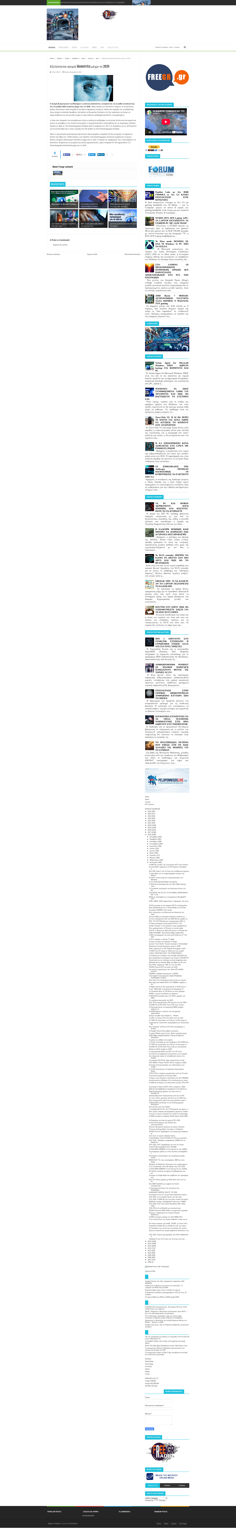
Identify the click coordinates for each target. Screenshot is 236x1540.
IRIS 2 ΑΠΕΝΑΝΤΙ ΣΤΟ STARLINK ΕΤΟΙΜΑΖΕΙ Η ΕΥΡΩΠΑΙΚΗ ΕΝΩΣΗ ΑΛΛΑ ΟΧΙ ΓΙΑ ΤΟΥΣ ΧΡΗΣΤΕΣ (171, 642)
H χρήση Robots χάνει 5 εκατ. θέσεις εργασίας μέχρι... (168, 1033)
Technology (149, 1364)
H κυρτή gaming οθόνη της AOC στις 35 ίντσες (165, 1051)
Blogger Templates (54, 1523)
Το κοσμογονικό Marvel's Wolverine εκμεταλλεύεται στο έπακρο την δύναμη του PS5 (164, 1349)
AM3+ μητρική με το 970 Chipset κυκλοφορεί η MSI (167, 948)
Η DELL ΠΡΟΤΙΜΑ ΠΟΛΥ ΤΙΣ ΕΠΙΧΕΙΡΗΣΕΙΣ (165, 953)
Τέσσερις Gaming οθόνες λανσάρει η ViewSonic (166, 1129)
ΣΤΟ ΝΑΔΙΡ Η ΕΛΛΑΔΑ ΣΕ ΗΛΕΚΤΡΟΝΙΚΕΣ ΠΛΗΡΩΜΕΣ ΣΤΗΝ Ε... (165, 977)
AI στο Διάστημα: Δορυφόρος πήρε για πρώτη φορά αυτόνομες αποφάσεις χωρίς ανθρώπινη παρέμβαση (163, 1317)
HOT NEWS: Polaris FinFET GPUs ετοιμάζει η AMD (167, 1063)
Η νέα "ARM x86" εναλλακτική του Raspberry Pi (166, 989)
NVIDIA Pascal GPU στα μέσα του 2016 (163, 967)
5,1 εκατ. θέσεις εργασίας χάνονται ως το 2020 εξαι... (168, 1098)
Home (147, 797)
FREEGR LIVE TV (151, 1378)
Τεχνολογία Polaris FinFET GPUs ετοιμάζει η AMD (167, 1087)
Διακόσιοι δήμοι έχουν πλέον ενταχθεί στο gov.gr (162, 1290)
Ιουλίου (152, 848)
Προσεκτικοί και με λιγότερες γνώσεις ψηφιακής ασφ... (168, 960)
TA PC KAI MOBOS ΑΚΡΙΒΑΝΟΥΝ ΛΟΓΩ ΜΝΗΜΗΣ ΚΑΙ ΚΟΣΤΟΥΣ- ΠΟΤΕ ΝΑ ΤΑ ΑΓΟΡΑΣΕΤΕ (171, 507)
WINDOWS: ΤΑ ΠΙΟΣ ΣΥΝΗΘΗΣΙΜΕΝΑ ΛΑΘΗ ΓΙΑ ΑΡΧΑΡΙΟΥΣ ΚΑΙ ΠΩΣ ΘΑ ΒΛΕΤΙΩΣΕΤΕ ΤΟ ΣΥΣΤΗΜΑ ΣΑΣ (166, 394)
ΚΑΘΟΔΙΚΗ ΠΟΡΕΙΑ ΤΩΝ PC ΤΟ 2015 (163, 1192)
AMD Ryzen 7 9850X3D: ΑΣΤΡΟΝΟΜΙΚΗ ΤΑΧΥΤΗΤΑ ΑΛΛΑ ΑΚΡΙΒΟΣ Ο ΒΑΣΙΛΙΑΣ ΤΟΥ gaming (171, 299)
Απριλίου (152, 855)
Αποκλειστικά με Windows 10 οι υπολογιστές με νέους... (169, 1080)
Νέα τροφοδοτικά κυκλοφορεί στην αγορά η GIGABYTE (169, 958)
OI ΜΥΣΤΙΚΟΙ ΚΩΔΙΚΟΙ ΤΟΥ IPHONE (163, 1147)
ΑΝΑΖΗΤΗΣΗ (112, 47)
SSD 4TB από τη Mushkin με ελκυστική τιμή (164, 1208)
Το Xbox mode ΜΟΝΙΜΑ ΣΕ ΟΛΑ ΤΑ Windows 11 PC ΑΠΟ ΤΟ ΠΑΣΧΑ (171, 244)
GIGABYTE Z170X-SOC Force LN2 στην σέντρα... (167, 1005)
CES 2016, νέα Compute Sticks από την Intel (165, 1197)
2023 (150, 818)
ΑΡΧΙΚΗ (51, 47)
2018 (150, 830)
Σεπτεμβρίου (154, 844)
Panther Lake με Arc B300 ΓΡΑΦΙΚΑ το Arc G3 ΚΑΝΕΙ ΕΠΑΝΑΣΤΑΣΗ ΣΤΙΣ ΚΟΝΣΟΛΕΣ (171, 196)
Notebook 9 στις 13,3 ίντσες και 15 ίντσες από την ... (168, 1239)
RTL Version (149, 804)
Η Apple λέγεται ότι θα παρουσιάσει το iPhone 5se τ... (168, 987)
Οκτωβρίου (154, 841)
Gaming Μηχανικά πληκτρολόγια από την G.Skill (166, 1096)
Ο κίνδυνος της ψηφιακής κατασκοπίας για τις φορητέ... (169, 1054)
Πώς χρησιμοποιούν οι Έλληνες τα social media (166, 928)
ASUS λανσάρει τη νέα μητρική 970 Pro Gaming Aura (168, 905)
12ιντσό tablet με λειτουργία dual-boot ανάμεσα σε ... (168, 917)
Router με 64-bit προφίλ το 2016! (160, 1049)
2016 (150, 835)
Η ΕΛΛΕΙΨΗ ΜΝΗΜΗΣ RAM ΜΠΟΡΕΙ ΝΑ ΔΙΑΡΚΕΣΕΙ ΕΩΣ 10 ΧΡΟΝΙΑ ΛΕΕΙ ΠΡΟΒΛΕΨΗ (171, 532)
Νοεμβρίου (153, 839)
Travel (147, 1374)
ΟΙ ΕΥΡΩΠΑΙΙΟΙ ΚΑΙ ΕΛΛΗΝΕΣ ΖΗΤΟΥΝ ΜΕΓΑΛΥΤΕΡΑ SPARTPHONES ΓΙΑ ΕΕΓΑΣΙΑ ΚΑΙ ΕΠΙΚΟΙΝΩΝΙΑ (91, 2)
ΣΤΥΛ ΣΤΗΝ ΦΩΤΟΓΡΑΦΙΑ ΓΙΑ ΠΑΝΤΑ (163, 882)
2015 (150, 1241)
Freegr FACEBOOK (152, 1383)
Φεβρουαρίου (154, 860)
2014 (150, 1243)
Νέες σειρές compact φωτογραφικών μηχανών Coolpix (168, 1111)
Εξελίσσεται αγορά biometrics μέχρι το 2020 (164, 946)
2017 (150, 832)
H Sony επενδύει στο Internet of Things (163, 942)
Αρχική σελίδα (92, 254)
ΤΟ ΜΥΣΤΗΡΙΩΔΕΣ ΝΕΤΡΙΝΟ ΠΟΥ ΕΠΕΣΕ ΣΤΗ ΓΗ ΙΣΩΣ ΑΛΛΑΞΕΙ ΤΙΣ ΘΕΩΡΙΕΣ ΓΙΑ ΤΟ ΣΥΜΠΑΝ (171, 746)
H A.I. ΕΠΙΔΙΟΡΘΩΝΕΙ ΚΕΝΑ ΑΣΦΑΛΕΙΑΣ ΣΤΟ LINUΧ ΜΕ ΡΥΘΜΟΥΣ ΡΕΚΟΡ (171, 446)
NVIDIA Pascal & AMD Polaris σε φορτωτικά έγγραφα (168, 1210)
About (147, 799)
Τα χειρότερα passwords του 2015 (161, 1000)
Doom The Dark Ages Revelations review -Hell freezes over (166, 1346)
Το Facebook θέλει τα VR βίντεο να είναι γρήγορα (167, 991)
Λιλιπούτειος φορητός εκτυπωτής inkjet (163, 1076)
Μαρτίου (153, 858)
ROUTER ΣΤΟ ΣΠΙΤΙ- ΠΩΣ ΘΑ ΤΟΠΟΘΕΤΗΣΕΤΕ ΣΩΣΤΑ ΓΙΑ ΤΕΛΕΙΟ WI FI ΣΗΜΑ (171, 609)
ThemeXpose (73, 1523)
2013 (150, 1246)
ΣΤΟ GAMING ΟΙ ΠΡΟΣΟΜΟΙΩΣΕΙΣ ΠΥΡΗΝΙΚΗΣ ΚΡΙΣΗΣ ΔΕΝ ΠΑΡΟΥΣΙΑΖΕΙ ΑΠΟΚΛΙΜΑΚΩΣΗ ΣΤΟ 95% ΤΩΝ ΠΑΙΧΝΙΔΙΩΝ (166, 271)
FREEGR (74, 47)
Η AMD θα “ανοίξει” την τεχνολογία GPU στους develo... (169, 865)
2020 (150, 825)
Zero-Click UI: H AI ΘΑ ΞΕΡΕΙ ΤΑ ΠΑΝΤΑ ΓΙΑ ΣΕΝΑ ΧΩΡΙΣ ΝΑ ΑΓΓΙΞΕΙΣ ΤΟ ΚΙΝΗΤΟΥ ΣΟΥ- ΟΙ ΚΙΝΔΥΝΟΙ (171, 421)
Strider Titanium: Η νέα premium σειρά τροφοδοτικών (168, 926)
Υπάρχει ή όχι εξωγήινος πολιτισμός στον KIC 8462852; (169, 1078)
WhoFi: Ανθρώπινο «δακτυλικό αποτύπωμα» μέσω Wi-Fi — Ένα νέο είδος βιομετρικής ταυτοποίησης (166, 1312)
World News (149, 1361)
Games (94, 47)
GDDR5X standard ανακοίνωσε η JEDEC (163, 974)
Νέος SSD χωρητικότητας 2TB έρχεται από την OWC (168, 1002)
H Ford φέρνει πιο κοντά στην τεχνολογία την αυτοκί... (168, 1228)
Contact (148, 802)
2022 (150, 821)
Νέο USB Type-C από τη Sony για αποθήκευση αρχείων (169, 871)
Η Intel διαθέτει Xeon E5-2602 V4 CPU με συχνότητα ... (169, 1138)
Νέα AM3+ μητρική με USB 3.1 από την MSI (165, 965)
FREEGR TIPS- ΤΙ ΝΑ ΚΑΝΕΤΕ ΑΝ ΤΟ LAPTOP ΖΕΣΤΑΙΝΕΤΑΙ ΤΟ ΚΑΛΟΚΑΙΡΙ (171, 583)
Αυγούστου (153, 846)
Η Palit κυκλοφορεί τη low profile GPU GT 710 (165, 923)
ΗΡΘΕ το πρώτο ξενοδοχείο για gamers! (163, 994)
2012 (150, 1248)
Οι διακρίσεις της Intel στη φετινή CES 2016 (164, 1120)
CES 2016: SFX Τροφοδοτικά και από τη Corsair (166, 1145)
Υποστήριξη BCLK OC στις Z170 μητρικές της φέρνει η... (169, 1109)
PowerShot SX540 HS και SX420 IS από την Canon (167, 1226)
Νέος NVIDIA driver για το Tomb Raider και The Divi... (168, 908)
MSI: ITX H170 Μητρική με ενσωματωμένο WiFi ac (167, 921)
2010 (150, 1253)
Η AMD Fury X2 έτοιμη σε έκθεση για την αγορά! (166, 951)
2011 (150, 1250)
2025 (150, 814)
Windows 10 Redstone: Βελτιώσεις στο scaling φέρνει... (169, 1164)
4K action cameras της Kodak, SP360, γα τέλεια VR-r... (169, 1223)
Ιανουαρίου (154, 862)
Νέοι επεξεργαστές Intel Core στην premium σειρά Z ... (168, 1100)
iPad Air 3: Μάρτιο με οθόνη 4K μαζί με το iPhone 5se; (168, 930)
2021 (150, 823)
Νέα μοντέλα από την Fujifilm (159, 1107)
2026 (150, 811)
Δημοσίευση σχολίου (60, 245)
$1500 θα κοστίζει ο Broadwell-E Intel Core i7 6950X (167, 1202)
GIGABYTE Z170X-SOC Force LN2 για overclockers (168, 1047)
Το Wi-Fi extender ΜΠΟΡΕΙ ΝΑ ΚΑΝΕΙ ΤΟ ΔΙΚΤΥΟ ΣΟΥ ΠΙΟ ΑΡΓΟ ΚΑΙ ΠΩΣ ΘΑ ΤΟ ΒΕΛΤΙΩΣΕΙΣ (171, 559)
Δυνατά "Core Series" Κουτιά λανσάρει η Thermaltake (168, 944)
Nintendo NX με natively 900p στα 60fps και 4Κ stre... (168, 962)
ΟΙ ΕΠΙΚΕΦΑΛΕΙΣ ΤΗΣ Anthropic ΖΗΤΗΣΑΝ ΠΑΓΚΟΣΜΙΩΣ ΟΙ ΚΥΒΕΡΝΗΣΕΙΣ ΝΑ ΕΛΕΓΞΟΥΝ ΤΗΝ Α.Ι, (166, 471)
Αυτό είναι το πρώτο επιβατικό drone (162, 1136)
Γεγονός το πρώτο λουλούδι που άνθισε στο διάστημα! (168, 1114)
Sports (147, 1369)
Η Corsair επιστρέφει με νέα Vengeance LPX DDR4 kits (168, 1042)
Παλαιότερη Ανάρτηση (132, 254)
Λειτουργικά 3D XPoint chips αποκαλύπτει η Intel (166, 1060)
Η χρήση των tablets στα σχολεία (161, 1040)
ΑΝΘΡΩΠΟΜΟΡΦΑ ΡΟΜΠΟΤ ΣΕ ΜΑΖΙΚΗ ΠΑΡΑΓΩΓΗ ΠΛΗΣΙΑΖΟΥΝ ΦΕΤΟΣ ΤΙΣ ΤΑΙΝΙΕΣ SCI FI (171, 668)
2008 (150, 1257)
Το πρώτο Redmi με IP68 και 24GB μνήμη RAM (162, 1297)
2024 (150, 816)
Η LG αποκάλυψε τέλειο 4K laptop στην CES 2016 (167, 1166)
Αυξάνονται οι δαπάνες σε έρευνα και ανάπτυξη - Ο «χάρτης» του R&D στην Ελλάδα (163, 1287)
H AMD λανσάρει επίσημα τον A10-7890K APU (165, 1217)
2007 (150, 1260)
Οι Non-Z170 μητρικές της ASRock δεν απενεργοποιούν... (162, 1124)
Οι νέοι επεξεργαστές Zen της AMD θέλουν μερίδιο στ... (169, 919)
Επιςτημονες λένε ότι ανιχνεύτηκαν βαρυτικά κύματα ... (169, 1195)
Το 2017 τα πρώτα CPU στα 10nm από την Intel (166, 1018)
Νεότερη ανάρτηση (53, 254)
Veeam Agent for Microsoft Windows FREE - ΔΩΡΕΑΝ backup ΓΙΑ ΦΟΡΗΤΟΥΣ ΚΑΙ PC (171, 367)
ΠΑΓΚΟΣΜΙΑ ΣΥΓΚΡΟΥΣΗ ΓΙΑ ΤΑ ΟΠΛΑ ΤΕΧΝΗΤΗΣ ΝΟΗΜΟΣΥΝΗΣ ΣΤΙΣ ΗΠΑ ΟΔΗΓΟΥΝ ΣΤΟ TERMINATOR (171, 720)
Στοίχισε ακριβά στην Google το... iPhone (163, 1016)
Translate (162, 1500)
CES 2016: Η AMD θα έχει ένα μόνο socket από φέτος (168, 1199)
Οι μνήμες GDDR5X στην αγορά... (161, 910)
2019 (150, 828)
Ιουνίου (152, 851)
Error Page (183, 1524)
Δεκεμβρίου (153, 837)
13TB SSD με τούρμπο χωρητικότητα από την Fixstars (168, 1073)
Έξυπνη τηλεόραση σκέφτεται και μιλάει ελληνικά (166, 1127)
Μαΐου (152, 853)
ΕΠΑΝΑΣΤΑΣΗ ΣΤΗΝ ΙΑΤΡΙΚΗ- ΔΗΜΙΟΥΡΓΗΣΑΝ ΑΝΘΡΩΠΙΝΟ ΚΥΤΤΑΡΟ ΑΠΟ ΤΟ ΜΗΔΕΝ (171, 694)
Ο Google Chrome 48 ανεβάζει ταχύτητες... (164, 1031)
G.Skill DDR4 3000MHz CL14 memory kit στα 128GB (168, 1149)
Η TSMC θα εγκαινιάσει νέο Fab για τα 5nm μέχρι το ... (169, 1020)
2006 (150, 1262)
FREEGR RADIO (63, 47)
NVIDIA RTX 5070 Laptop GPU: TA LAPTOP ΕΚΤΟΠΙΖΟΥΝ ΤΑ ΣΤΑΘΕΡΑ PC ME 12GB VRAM (171, 220)
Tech (102, 47)
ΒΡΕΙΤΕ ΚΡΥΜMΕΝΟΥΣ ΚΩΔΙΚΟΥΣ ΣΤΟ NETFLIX (168, 1089)
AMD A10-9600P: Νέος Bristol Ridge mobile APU (166, 933)
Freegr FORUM (150, 1381)
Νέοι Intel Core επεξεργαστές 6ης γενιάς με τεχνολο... (168, 980)
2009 (150, 1255)
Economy (148, 1366)
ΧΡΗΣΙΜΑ (84, 47)
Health (147, 1372)
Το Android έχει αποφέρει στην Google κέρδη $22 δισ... (168, 955)
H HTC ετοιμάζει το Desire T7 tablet (161, 939)
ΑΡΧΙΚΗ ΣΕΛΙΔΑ (151, 1386)
